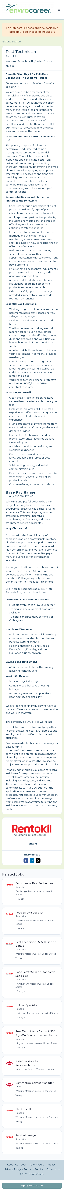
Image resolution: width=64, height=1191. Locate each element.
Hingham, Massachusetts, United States (36, 1043)
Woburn (40, 1069)
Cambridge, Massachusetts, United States (33, 893)
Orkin (18, 1069)
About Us (12, 1164)
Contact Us (53, 1169)
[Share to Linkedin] (32, 860)
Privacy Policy (12, 1169)
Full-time (28, 1069)
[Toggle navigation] (59, 9)
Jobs (23, 1164)
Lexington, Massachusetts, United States (36, 1013)
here (15, 588)
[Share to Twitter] (38, 860)
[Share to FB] (26, 860)
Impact (51, 1164)
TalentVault (36, 1164)
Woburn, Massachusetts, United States (28, 61)
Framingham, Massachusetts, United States (34, 922)
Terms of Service (33, 1169)
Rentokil (11, 56)
